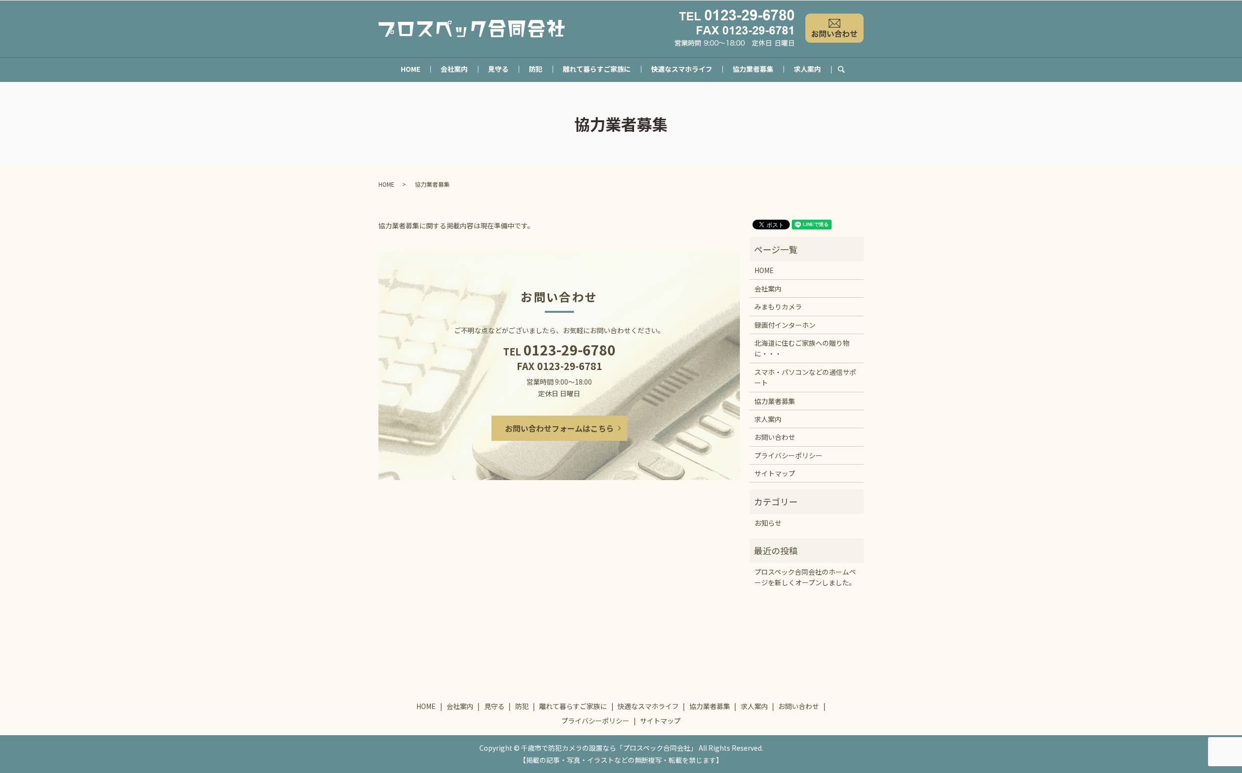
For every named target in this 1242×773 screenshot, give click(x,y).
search (846, 69)
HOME (410, 69)
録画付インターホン (785, 325)
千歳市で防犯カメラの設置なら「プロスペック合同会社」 (609, 748)
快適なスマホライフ (681, 69)
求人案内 (807, 69)
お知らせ (768, 523)
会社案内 (454, 69)
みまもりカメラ (778, 306)
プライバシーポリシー (788, 455)
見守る (498, 69)
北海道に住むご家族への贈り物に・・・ (802, 348)
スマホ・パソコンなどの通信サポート (805, 377)
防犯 (535, 69)
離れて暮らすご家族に (597, 69)
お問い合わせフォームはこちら (559, 428)
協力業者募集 (753, 69)
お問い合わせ (774, 437)
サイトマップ (774, 473)
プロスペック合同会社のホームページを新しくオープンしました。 (805, 577)
